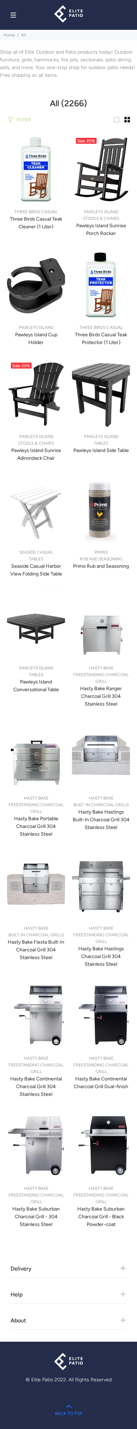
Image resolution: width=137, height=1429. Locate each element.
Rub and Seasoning (101, 559)
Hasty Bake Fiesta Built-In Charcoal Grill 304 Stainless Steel (36, 949)
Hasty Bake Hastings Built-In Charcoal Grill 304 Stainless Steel (101, 819)
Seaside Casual (36, 552)
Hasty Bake (101, 668)
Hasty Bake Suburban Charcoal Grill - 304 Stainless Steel (36, 1216)
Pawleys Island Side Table (101, 450)
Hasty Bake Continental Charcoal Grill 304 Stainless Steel (36, 1086)
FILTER (24, 119)
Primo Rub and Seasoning (101, 566)
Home (9, 35)
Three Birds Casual (36, 211)
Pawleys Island (101, 211)
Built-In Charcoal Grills (101, 804)
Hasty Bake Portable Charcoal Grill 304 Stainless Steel (36, 826)
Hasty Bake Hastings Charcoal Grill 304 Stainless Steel (101, 956)
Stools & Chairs (101, 218)
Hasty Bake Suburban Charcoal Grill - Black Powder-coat (101, 1216)
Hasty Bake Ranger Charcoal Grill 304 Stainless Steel (101, 696)
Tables (101, 443)
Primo (100, 552)
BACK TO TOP (68, 1413)
